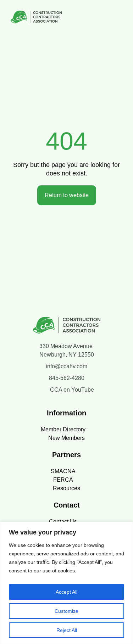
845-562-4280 (66, 378)
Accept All (66, 592)
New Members (66, 438)
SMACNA (63, 471)
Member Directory (63, 429)
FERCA (63, 480)
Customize (66, 611)
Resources (66, 488)
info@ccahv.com (66, 366)
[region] (66, 583)
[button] (120, 18)
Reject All (66, 630)
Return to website (67, 195)
